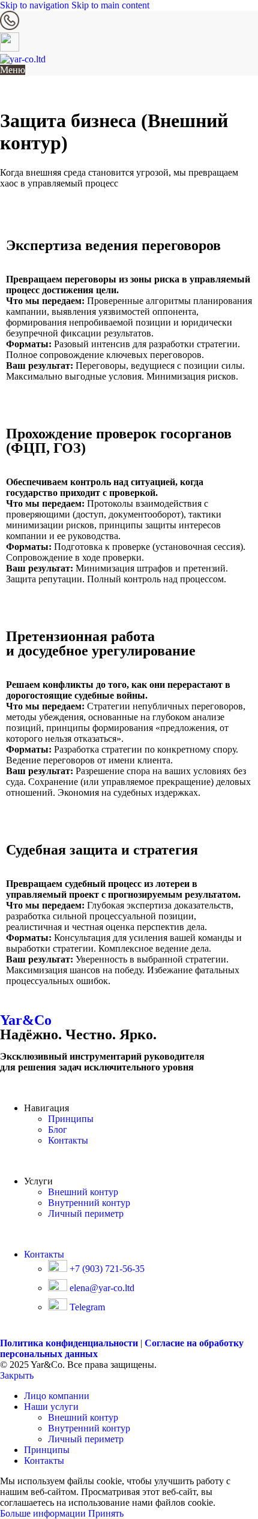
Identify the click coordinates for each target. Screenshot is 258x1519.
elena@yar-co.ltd (100, 1288)
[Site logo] (23, 59)
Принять (106, 1513)
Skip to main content (110, 5)
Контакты (68, 1140)
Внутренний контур (89, 1203)
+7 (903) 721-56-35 (106, 1269)
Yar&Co (26, 1020)
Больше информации (44, 1513)
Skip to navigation (35, 5)
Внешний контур (83, 1192)
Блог (57, 1129)
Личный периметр (86, 1213)
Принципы (71, 1119)
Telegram (86, 1307)
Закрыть (17, 1375)
